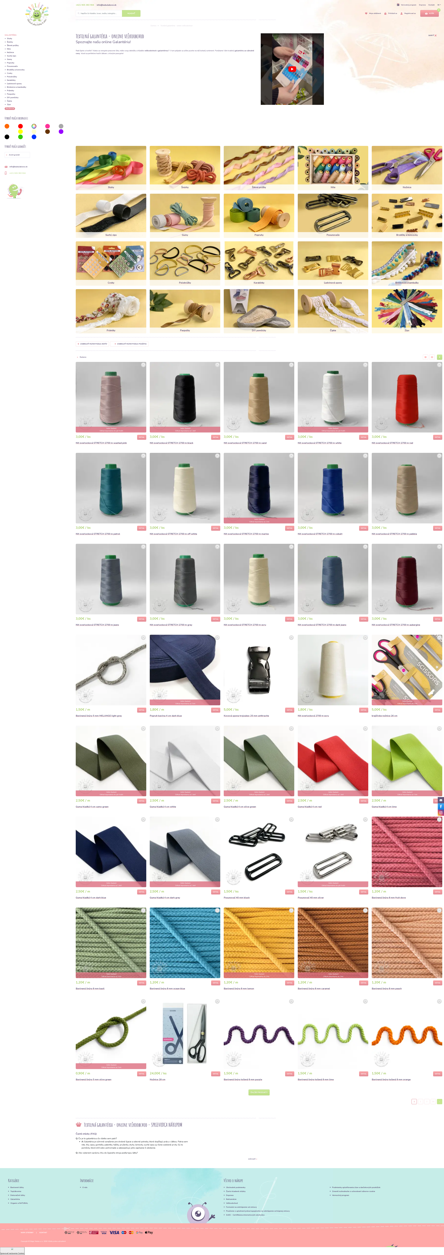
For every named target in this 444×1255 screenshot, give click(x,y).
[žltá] (20, 131)
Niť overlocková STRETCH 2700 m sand (245, 443)
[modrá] (34, 137)
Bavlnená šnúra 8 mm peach (387, 988)
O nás (84, 1187)
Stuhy (9, 38)
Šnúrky (10, 42)
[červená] (20, 126)
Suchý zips (11, 56)
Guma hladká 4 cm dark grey (165, 897)
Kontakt (432, 5)
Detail (142, 437)
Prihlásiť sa (392, 13)
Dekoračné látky (17, 1195)
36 (433, 1101)
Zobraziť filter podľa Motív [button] (93, 344)
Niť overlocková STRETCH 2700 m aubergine (396, 624)
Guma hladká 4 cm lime (384, 806)
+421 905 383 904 (85, 5)
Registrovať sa (410, 13)
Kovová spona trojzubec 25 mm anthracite (246, 715)
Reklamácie (231, 1199)
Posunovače (12, 66)
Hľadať (131, 13)
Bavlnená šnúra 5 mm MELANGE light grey (99, 715)
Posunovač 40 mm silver (311, 897)
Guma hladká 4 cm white (163, 806)
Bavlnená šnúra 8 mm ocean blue (167, 988)
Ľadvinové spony (14, 83)
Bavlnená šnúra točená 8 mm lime (316, 1079)
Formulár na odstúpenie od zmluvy (241, 1207)
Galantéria (15, 1199)
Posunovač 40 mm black (237, 897)
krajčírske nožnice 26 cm (384, 715)
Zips (9, 104)
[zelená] (20, 137)
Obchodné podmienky (235, 1187)
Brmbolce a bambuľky (16, 87)
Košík (431, 13)
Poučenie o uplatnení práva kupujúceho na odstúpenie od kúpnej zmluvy (258, 1211)
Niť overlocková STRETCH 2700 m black (171, 443)
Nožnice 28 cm (157, 1079)
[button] (17, 155)
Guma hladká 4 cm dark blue (91, 897)
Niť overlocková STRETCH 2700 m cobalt (320, 533)
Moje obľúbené (375, 13)
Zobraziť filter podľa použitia (132, 344)
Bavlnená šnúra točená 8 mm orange (391, 1079)
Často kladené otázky (235, 1191)
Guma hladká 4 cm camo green (92, 806)
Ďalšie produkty (259, 1092)
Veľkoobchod (232, 1203)
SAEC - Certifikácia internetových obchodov (245, 1215)
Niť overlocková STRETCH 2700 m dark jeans (322, 624)
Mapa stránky (27, 1233)
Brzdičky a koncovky (16, 69)
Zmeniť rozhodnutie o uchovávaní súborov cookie (353, 1191)
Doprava (422, 5)
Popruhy (10, 63)
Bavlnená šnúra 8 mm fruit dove (389, 897)
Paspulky (11, 94)
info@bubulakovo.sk (106, 5)
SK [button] (438, 5)
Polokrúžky (12, 76)
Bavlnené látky (17, 1187)
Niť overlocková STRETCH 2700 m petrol (98, 533)
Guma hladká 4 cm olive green (240, 806)
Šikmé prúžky (13, 45)
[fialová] (61, 131)
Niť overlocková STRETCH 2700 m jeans (97, 624)
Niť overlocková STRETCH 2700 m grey (171, 624)
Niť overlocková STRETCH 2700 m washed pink (101, 443)
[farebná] (34, 126)
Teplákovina (15, 1191)
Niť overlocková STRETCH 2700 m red (392, 443)
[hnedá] (47, 131)
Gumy (9, 59)
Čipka (9, 101)
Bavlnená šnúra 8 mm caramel (314, 988)
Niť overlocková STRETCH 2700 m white (319, 443)
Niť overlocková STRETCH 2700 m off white (173, 533)
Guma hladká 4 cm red (310, 806)
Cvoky (9, 73)
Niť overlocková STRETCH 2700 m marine (246, 533)
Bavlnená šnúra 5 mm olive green (93, 1079)
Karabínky (11, 80)
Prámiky (10, 90)
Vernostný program (408, 5)
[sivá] (61, 126)
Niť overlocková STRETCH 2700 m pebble (394, 533)
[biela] (7, 131)
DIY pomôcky (12, 97)
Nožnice (10, 52)
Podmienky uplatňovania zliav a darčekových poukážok (356, 1187)
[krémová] (34, 131)
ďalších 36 (10, 108)
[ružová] (47, 126)
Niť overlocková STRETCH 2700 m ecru (245, 624)
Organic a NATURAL (19, 1203)
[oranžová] (7, 126)
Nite (9, 49)
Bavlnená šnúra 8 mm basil (90, 988)
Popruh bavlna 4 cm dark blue (166, 715)
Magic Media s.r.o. (36, 1241)
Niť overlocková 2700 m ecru (313, 715)
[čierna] (7, 137)
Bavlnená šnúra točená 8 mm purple (243, 1079)
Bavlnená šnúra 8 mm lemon (239, 988)
